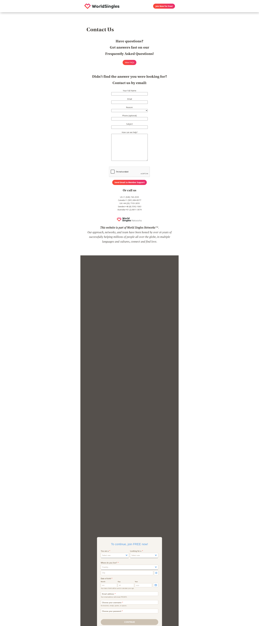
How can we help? (129, 132)
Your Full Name (129, 90)
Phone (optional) (129, 115)
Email (129, 99)
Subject (129, 124)
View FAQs (129, 62)
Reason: (129, 107)
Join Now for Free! (164, 6)
